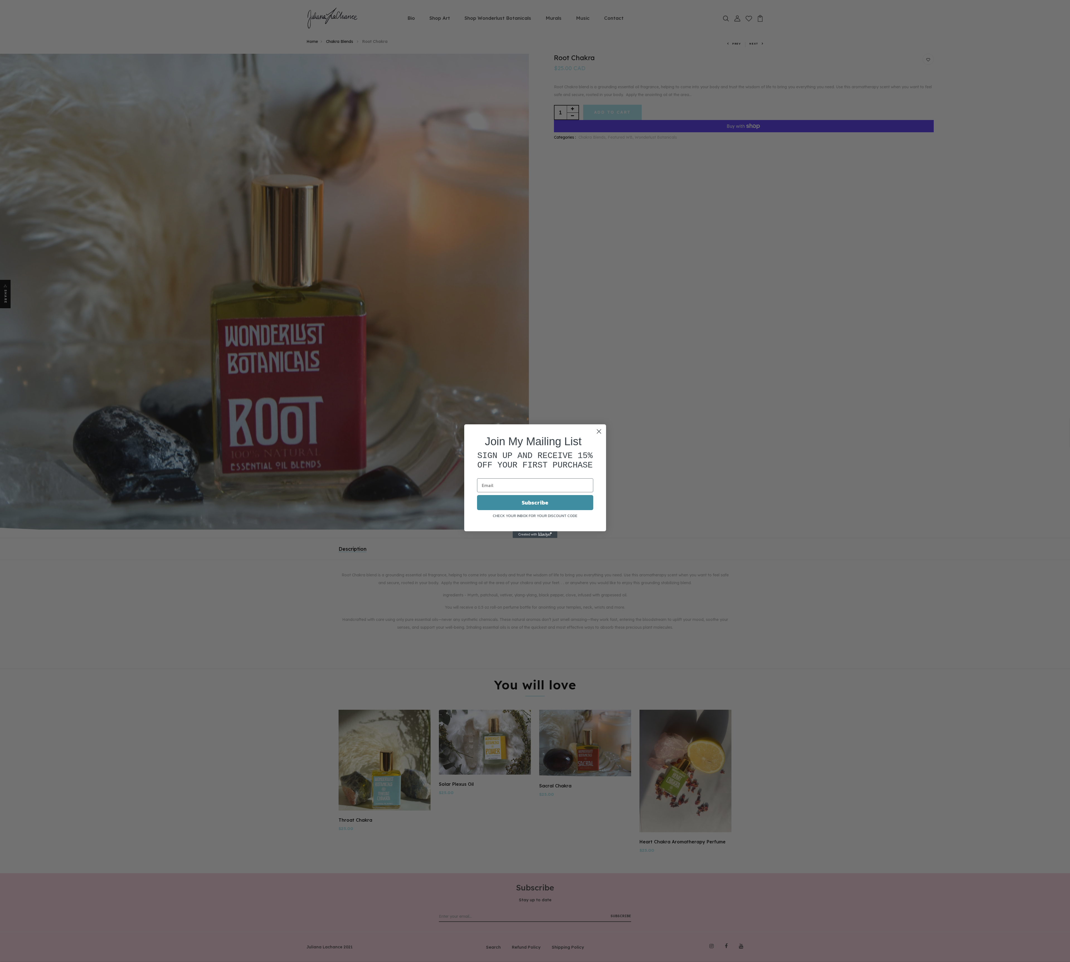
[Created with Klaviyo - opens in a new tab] (535, 534)
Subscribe (535, 502)
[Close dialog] (599, 431)
